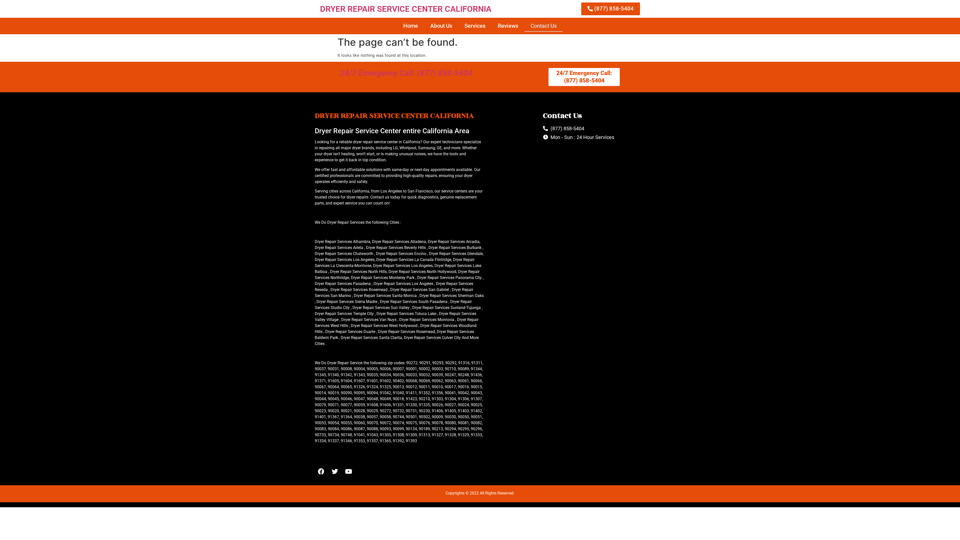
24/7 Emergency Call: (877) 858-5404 (406, 73)
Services (475, 26)
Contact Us (543, 26)
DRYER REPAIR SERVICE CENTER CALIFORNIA (406, 9)
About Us (441, 26)
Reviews (508, 26)
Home (410, 26)
